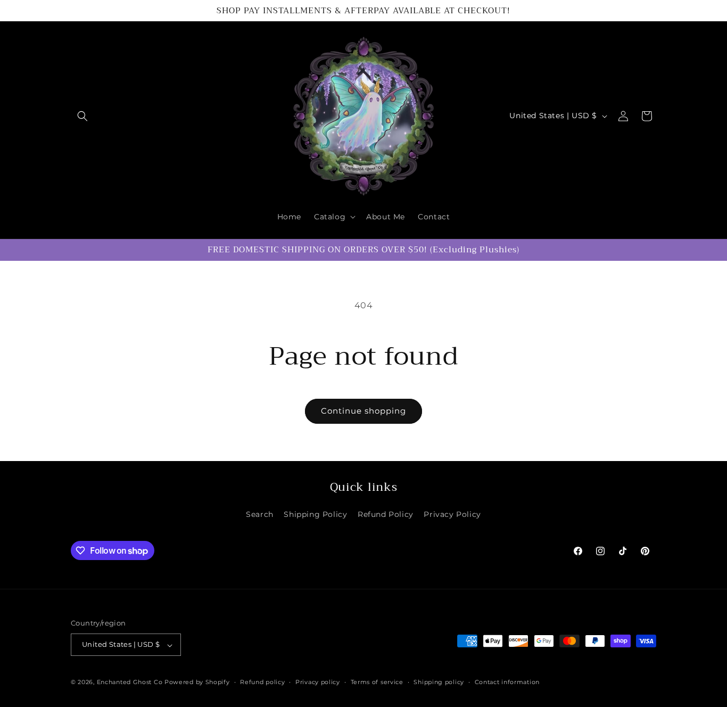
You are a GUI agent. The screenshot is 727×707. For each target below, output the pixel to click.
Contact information (507, 682)
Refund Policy (386, 514)
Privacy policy (317, 682)
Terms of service (377, 682)
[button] (82, 116)
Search (260, 514)
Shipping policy (439, 682)
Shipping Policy (315, 514)
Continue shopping (363, 411)
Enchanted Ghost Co (130, 682)
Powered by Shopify (197, 682)
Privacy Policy (452, 514)
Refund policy (262, 682)
